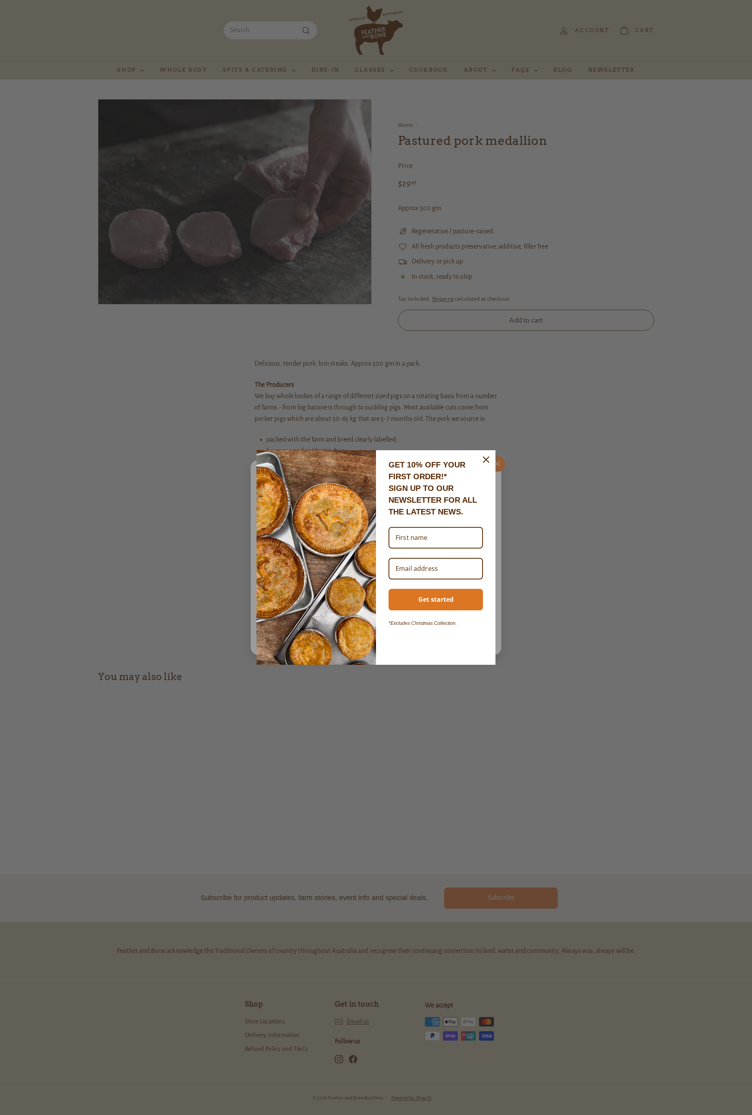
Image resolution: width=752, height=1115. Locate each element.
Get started (436, 599)
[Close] (486, 459)
